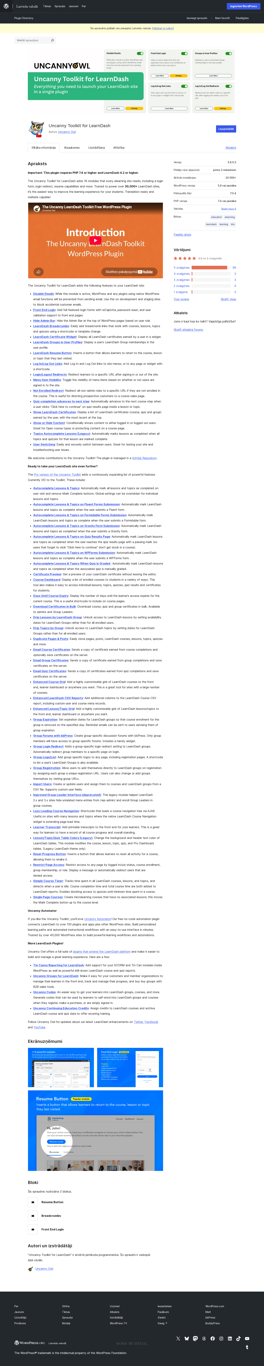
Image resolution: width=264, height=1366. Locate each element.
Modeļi (66, 1323)
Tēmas (66, 1311)
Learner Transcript (47, 827)
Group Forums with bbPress (53, 735)
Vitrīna (66, 1306)
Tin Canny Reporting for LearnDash (58, 965)
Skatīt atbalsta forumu (188, 329)
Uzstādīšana (96, 147)
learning (223, 224)
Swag (162, 1323)
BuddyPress (212, 1323)
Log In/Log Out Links (47, 363)
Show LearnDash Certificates (54, 412)
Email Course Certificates (51, 649)
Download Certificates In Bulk (54, 606)
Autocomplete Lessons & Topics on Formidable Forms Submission (79, 515)
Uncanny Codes (44, 992)
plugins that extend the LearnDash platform (102, 951)
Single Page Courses (48, 897)
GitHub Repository (144, 458)
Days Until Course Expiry (50, 596)
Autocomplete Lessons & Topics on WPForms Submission (74, 553)
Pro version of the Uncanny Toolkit (57, 474)
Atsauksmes (72, 147)
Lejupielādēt (226, 128)
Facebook (151, 1022)
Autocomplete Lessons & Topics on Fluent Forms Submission (76, 504)
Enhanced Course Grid (49, 682)
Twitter (138, 1022)
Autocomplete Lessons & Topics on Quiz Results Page (71, 536)
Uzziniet (115, 1306)
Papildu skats (182, 234)
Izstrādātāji (116, 1317)
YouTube (39, 1027)
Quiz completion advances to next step (61, 401)
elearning (230, 217)
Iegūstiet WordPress (243, 6)
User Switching (44, 444)
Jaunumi (19, 1311)
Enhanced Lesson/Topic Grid (53, 709)
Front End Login (44, 310)
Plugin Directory (23, 18)
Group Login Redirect (48, 746)
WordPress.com (214, 1306)
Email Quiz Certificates (49, 671)
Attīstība (118, 147)
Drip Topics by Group (48, 628)
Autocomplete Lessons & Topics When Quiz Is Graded (72, 563)
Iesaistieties (165, 1306)
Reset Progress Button (49, 854)
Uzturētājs (20, 1317)
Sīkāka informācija (44, 147)
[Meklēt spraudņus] (52, 40)
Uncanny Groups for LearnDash (55, 976)
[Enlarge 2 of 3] (158, 1052)
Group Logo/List (44, 757)
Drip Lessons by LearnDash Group (57, 617)
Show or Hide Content (49, 423)
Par (16, 1306)
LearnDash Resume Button (52, 353)
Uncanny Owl (67, 132)
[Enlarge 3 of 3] (158, 1095)
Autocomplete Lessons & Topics (56, 488)
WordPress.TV (118, 1323)
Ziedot (162, 1317)
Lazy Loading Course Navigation (56, 811)
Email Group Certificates (50, 660)
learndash (211, 224)
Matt (208, 1311)
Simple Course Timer (48, 881)
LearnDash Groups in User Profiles (57, 342)
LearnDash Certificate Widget (55, 337)
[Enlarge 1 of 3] (89, 1052)
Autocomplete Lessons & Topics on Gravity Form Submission (76, 526)
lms (233, 224)
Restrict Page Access (48, 865)
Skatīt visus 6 (228, 208)
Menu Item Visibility (47, 380)
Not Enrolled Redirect (48, 390)
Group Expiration (45, 719)
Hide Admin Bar (44, 320)
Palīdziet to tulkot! (163, 28)
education (216, 217)
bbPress (210, 1317)
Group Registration (46, 768)
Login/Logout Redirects (50, 374)
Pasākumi (163, 1311)
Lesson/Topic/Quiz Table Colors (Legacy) (62, 838)
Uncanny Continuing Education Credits (61, 1008)
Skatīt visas (228, 299)
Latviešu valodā (57, 1343)
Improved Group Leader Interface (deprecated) (67, 795)
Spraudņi (67, 1317)
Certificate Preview (47, 574)
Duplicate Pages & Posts (50, 639)
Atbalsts (231, 147)
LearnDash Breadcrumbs (51, 326)
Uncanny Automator (97, 919)
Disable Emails (43, 294)
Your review (181, 299)
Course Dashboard (46, 579)
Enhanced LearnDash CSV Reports (58, 698)
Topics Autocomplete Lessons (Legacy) (61, 433)
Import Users (42, 784)
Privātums (20, 1323)
